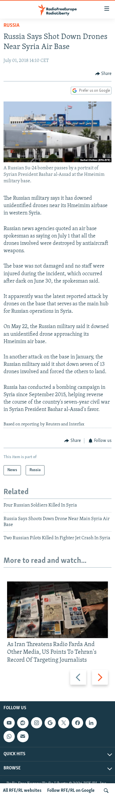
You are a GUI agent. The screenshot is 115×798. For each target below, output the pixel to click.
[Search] (106, 790)
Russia (11, 25)
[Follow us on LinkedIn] (91, 722)
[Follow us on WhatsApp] (9, 736)
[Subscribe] (22, 736)
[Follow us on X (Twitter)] (63, 722)
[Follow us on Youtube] (9, 722)
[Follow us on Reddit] (22, 722)
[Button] (103, 74)
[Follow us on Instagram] (36, 722)
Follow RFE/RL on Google (71, 790)
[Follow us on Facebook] (77, 722)
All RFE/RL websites (22, 790)
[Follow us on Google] (50, 722)
